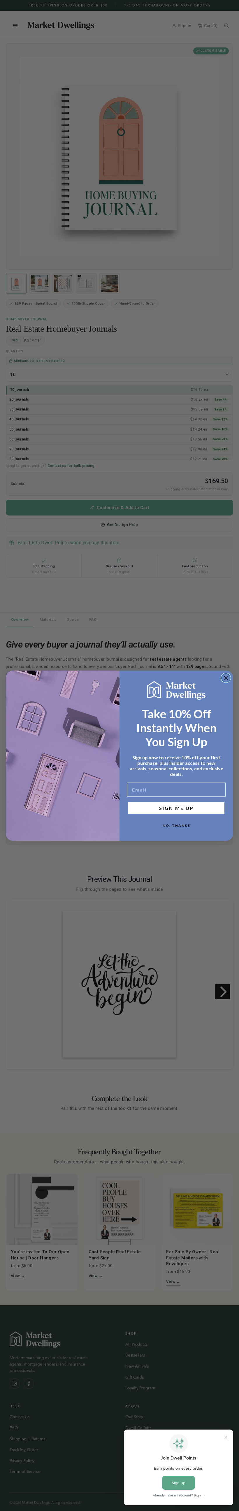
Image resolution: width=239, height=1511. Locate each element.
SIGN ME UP (176, 808)
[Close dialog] (226, 677)
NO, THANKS (176, 825)
